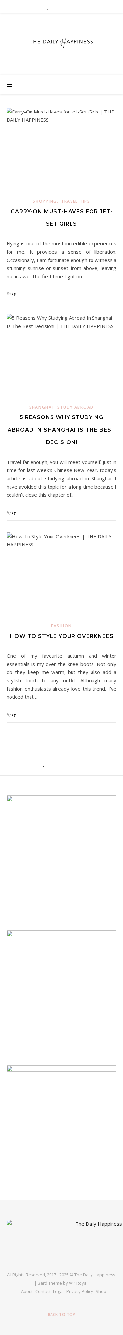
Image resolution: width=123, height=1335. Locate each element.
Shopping (45, 201)
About (27, 1291)
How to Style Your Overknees (61, 636)
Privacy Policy (79, 1291)
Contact (43, 1291)
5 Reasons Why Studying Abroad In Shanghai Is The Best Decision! (61, 429)
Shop (101, 1291)
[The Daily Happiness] (61, 42)
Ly (14, 294)
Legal (58, 1291)
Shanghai (41, 407)
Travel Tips (75, 201)
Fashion (61, 626)
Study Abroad (75, 407)
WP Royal (78, 1283)
